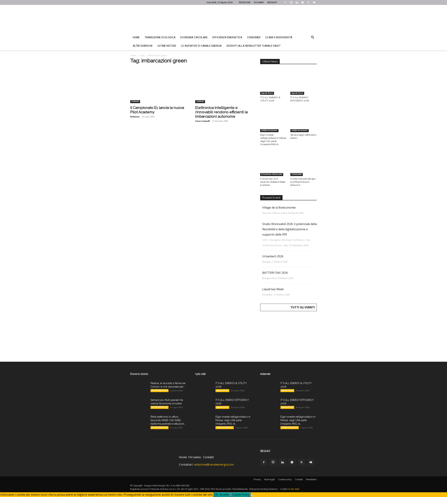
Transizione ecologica (160, 37)
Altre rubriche (143, 45)
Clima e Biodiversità (278, 37)
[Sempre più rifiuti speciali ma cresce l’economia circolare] (139, 404)
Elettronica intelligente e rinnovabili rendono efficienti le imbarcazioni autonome (221, 112)
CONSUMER (296, 174)
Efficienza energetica (227, 37)
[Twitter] (308, 2)
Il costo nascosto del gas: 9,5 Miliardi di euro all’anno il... (303, 181)
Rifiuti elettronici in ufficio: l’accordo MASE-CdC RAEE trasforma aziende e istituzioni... (168, 420)
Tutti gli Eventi (303, 307)
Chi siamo (194, 457)
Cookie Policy (240, 494)
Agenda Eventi (267, 93)
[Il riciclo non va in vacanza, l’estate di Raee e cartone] (273, 167)
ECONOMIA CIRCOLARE (271, 174)
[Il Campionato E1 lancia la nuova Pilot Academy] (158, 89)
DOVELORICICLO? (159, 390)
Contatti (208, 457)
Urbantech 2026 (272, 256)
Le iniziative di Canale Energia (201, 45)
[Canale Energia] (223, 19)
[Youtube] (314, 2)
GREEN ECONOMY (269, 130)
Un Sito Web (293, 489)
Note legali (269, 479)
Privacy (257, 479)
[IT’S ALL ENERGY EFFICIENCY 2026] (303, 86)
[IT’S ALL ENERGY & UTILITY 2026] (273, 86)
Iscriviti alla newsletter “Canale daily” (253, 45)
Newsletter (311, 479)
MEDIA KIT (272, 2)
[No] (252, 495)
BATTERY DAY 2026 (275, 273)
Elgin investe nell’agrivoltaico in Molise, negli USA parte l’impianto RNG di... (232, 420)
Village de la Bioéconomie (279, 207)
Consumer (254, 37)
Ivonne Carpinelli (202, 121)
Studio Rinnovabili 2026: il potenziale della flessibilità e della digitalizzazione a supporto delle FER (289, 229)
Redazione (135, 117)
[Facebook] (285, 2)
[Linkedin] (296, 2)
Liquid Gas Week (273, 289)
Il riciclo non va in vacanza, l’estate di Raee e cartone (272, 181)
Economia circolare (194, 37)
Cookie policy (285, 479)
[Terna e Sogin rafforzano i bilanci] (303, 123)
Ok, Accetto (221, 494)
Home (136, 37)
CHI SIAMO (259, 2)
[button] (312, 38)
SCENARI (135, 101)
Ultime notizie (166, 45)
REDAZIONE (244, 2)
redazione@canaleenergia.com (214, 464)
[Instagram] (291, 2)
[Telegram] (302, 2)
